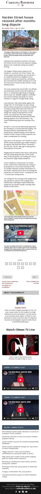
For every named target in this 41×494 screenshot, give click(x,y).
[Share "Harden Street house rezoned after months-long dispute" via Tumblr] (18, 264)
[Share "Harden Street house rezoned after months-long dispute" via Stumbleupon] (34, 264)
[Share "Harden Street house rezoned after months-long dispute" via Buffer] (30, 264)
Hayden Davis (9, 28)
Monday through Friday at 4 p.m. (20, 359)
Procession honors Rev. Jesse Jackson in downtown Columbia (19, 467)
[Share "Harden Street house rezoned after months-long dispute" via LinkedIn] (26, 264)
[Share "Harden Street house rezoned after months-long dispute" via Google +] (15, 264)
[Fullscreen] (36, 388)
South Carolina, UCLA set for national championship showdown (20, 442)
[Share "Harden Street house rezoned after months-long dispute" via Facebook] (7, 264)
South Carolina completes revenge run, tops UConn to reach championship (20, 447)
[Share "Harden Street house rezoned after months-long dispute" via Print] (22, 268)
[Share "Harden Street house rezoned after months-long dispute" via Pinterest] (22, 264)
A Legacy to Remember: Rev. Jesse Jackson (16, 472)
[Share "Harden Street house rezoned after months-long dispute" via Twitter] (11, 264)
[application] (20, 380)
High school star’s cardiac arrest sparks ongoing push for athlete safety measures (19, 457)
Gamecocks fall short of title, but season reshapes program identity (20, 437)
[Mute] (33, 388)
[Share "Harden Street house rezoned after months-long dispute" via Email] (18, 268)
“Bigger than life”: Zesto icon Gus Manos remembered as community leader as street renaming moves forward (17, 452)
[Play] (5, 388)
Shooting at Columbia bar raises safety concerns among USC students (19, 462)
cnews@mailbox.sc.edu (26, 488)
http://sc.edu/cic (23, 486)
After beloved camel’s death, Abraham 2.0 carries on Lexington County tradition (20, 432)
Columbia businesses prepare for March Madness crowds (19, 476)
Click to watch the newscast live (20, 357)
